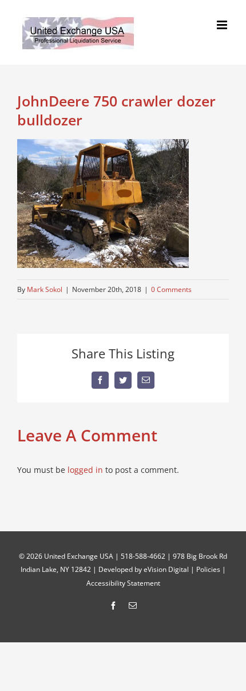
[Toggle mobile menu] (223, 25)
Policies (208, 569)
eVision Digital (166, 569)
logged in (85, 469)
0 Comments (171, 289)
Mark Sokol (44, 289)
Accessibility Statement (123, 583)
